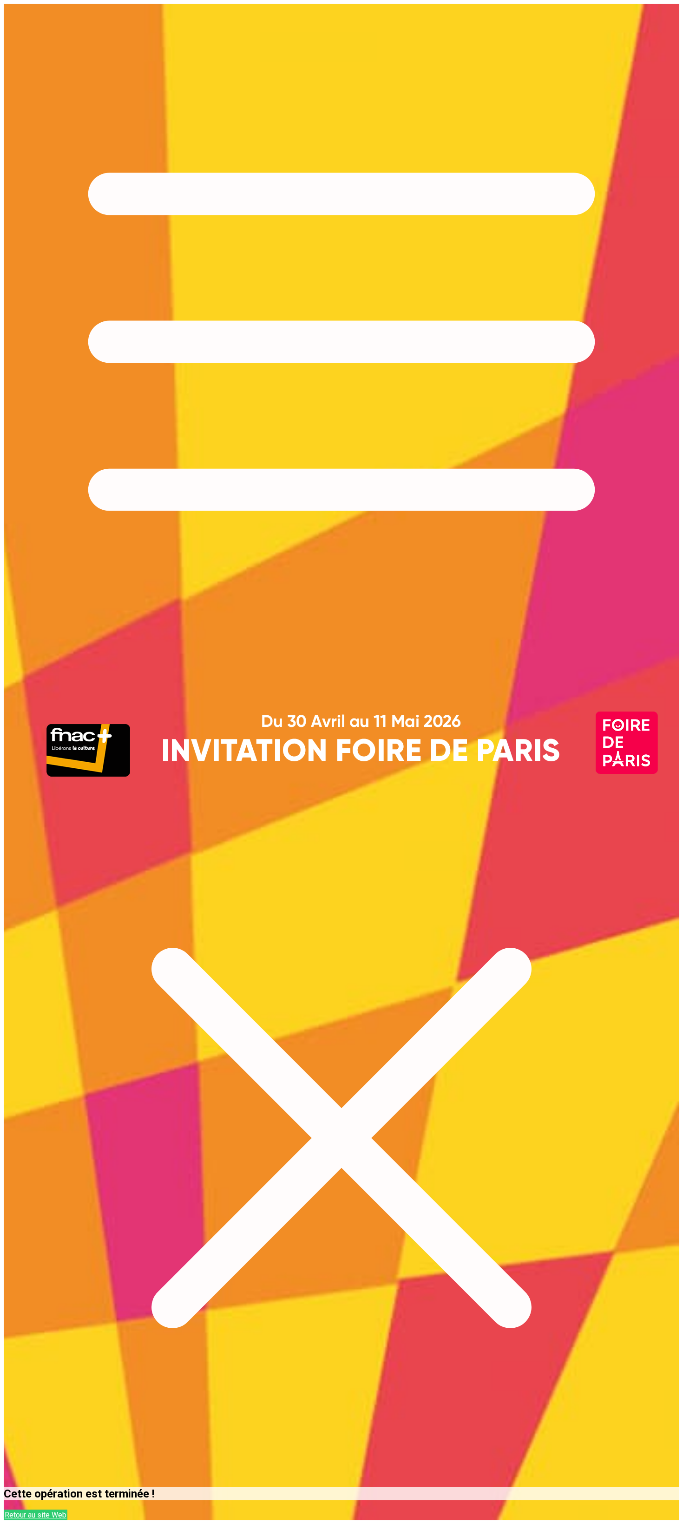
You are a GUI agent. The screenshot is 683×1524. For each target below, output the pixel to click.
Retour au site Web (35, 1515)
